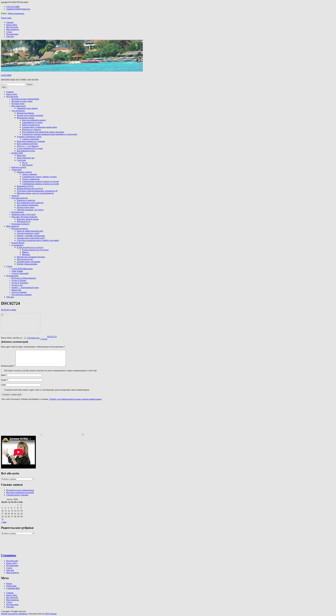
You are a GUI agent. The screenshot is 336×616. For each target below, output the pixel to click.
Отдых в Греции (19, 280)
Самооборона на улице (32, 122)
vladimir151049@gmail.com (18, 9)
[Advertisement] (20, 418)
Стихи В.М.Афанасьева (22, 269)
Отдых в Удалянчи (20, 283)
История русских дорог (22, 101)
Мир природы (12, 29)
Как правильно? (19, 106)
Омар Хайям (17, 271)
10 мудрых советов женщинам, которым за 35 (37, 191)
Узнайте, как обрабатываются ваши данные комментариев (75, 399)
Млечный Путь (23, 221)
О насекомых (17, 245)
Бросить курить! (19, 167)
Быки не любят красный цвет (30, 231)
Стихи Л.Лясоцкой (20, 273)
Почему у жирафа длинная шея (31, 236)
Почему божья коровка (27, 264)
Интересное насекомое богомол (31, 257)
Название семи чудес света (24, 214)
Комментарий (8, 366)
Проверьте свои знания (27, 108)
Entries (11, 586)
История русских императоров (25, 99)
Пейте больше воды (31, 125)
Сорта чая (21, 160)
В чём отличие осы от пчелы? (30, 247)
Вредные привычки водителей (20, 492)
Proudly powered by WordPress (14, 614)
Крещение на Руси (25, 186)
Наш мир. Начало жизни (28, 219)
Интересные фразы (25, 113)
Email (4, 380)
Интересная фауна (20, 228)
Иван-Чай (21, 155)
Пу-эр (24, 162)
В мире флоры (18, 243)
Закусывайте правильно (27, 205)
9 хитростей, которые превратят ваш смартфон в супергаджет (49, 134)
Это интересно (18, 111)
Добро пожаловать (16, 13)
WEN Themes (51, 614)
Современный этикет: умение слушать (39, 177)
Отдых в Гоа (17, 285)
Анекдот (15, 195)
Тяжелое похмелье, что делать (30, 210)
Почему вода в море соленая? (30, 115)
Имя (3, 375)
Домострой (17, 169)
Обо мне (10, 36)
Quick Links (6, 18)
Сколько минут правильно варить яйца (39, 127)
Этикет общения (29, 174)
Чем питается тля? (25, 259)
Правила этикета (24, 172)
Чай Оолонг (27, 165)
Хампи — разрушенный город (25, 287)
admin (13, 310)
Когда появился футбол (27, 144)
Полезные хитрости (20, 224)
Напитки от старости (31, 129)
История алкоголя (20, 198)
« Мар (3, 522)
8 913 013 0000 (12, 7)
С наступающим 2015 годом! (30, 148)
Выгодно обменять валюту (34, 120)
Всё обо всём (12, 27)
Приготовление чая (25, 158)
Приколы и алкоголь (26, 200)
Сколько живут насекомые (28, 261)
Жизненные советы (25, 118)
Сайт (3, 385)
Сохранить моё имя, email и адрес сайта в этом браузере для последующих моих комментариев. (47, 390)
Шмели (25, 252)
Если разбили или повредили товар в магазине (43, 132)
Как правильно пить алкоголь (30, 202)
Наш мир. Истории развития (24, 217)
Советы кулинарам (30, 139)
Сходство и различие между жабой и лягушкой (38, 240)
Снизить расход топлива (17, 495)
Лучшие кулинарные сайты (29, 136)
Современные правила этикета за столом (40, 181)
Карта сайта (11, 25)
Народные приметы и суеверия (31, 141)
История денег (18, 103)
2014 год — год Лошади (27, 146)
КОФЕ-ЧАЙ (17, 153)
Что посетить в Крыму (22, 294)
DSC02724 (52, 337)
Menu (4, 87)
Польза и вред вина (25, 207)
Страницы (8, 555)
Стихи (9, 32)
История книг (18, 212)
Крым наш (16, 290)
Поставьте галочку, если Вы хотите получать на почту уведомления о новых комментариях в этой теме (50, 370)
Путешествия (12, 34)
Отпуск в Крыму (19, 292)
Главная (9, 22)
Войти (9, 583)
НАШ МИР (6, 75)
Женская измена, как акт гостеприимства (35, 193)
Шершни (26, 254)
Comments (13, 588)
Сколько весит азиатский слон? (31, 238)
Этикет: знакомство (31, 179)
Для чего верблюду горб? (28, 233)
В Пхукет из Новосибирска (24, 278)
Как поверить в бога (26, 151)
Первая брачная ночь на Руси (30, 188)
